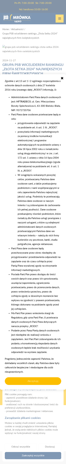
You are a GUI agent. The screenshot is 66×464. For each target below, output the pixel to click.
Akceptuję (33, 381)
